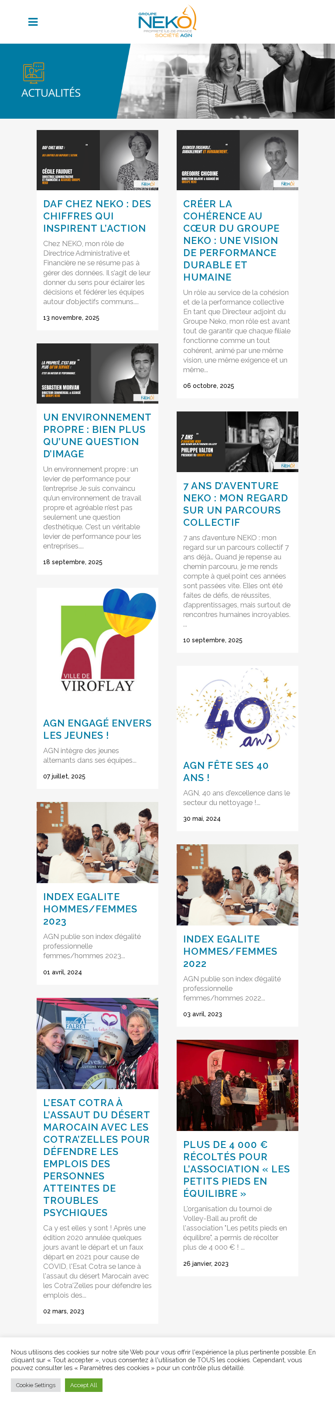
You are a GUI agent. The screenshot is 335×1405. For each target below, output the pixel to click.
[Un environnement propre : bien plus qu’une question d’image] (97, 373)
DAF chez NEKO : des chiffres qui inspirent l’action (97, 216)
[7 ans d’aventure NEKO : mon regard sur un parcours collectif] (237, 441)
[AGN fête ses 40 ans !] (237, 708)
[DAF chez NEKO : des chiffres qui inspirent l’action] (97, 160)
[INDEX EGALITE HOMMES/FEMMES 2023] (97, 842)
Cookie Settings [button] (35, 1385)
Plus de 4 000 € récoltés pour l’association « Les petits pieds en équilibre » (236, 1169)
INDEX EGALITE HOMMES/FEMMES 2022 (230, 951)
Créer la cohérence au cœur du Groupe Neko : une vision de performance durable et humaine (231, 240)
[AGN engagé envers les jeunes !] (97, 648)
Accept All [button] (83, 1385)
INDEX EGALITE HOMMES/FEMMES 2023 (90, 909)
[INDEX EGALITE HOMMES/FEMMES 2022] (237, 884)
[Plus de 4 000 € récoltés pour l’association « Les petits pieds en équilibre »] (237, 1085)
